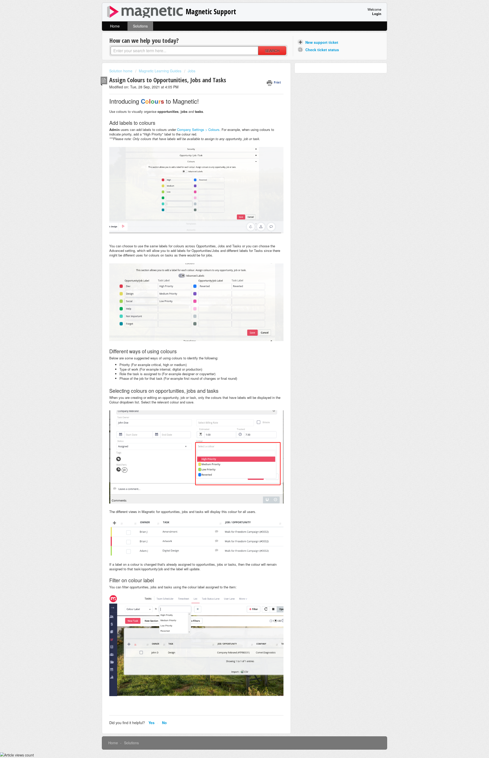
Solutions (140, 26)
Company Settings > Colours (198, 129)
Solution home (121, 70)
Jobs (191, 70)
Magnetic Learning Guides (160, 70)
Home (115, 26)
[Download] (235, 322)
